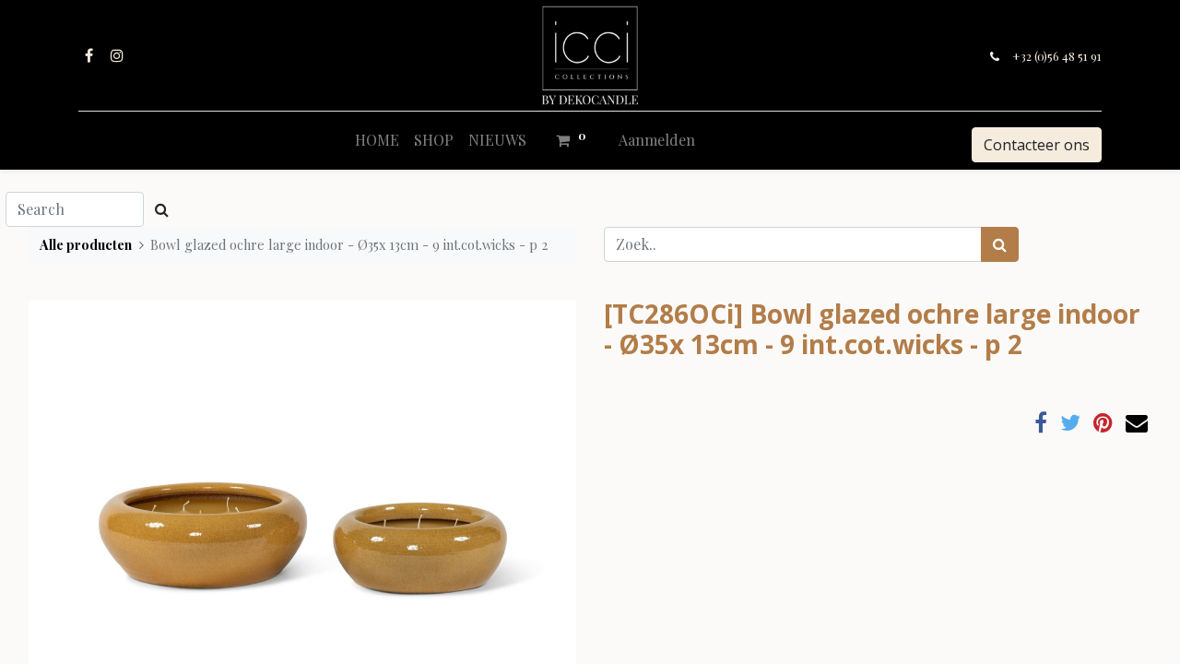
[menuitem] (377, 140)
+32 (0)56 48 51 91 (1057, 56)
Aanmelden (657, 139)
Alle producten (86, 244)
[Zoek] (1000, 244)
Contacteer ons (1037, 145)
